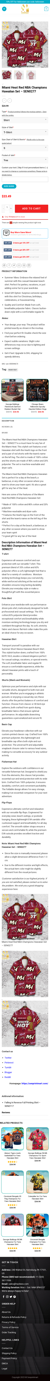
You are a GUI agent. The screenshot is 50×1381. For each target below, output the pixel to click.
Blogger (8, 1072)
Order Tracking (9, 1332)
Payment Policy (9, 1358)
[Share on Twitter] (14, 265)
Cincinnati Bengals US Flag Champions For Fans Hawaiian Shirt (12, 1199)
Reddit (8, 1077)
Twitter (8, 1057)
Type (4, 111)
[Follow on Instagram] (7, 1297)
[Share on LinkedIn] (29, 265)
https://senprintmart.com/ (35, 1083)
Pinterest (9, 1062)
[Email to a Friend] (19, 265)
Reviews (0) (7, 427)
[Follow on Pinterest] (14, 1297)
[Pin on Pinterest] (24, 265)
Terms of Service (10, 1327)
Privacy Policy (8, 1322)
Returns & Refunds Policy (14, 1317)
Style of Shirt (8, 127)
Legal (4, 1368)
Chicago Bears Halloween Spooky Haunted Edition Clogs (37, 406)
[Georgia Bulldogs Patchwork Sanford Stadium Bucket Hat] (12, 390)
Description (8, 421)
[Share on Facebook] (9, 265)
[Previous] (6, 44)
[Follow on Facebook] (3, 1297)
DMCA (5, 1363)
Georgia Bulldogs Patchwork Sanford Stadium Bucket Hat (12, 406)
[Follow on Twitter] (11, 1297)
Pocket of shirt (8, 155)
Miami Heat (12, 370)
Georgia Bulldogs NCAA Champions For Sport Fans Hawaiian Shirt (37, 1155)
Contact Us (7, 1348)
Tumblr (8, 1067)
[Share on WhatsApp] (4, 265)
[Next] (44, 44)
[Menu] (4, 9)
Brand (5, 433)
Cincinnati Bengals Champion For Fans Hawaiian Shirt (38, 1242)
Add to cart (31, 208)
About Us (6, 1312)
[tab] (25, 421)
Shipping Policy (9, 1353)
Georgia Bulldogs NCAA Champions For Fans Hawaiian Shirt (12, 1242)
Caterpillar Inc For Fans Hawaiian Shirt (37, 1197)
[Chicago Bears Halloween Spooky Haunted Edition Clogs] (37, 390)
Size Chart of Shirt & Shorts (14, 139)
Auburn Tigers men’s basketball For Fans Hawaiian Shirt (12, 1155)
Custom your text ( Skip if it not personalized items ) (24, 167)
